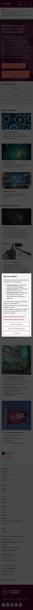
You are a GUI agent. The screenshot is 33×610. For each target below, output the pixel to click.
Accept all (16, 333)
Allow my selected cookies (16, 329)
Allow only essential (16, 324)
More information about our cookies (14, 316)
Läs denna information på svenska (13, 319)
